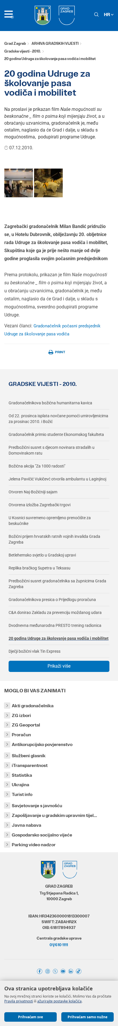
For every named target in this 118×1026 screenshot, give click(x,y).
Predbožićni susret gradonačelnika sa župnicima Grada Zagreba (57, 584)
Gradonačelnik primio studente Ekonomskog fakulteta (56, 434)
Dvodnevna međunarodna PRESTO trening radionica (55, 625)
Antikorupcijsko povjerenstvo (42, 744)
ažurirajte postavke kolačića (59, 1001)
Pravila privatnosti (18, 1001)
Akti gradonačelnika (33, 705)
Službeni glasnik (29, 755)
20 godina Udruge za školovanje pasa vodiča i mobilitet (59, 638)
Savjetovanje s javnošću (37, 805)
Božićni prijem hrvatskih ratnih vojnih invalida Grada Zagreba (54, 539)
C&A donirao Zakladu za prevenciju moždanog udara (55, 612)
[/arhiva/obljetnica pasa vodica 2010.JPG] (18, 182)
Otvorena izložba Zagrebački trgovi (39, 505)
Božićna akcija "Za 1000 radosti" (37, 466)
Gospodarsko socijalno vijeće (42, 834)
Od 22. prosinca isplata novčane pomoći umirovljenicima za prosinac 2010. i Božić (58, 419)
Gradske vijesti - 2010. (22, 51)
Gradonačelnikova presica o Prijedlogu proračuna (52, 599)
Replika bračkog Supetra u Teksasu (39, 568)
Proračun (21, 734)
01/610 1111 (59, 944)
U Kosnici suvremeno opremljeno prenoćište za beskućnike (50, 520)
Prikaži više (59, 666)
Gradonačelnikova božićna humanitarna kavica (50, 403)
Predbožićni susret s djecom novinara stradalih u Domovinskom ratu (52, 450)
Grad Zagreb (15, 43)
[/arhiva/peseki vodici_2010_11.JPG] (48, 182)
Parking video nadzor (34, 844)
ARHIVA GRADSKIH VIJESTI (55, 43)
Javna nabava (26, 825)
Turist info (22, 794)
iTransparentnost (30, 765)
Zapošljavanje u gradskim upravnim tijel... (54, 815)
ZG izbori (21, 715)
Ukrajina (20, 784)
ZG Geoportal (26, 724)
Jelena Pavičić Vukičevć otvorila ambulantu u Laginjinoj (57, 479)
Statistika (22, 775)
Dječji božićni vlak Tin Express (34, 651)
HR (107, 14)
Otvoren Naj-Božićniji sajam (33, 492)
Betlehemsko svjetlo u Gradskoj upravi (42, 555)
